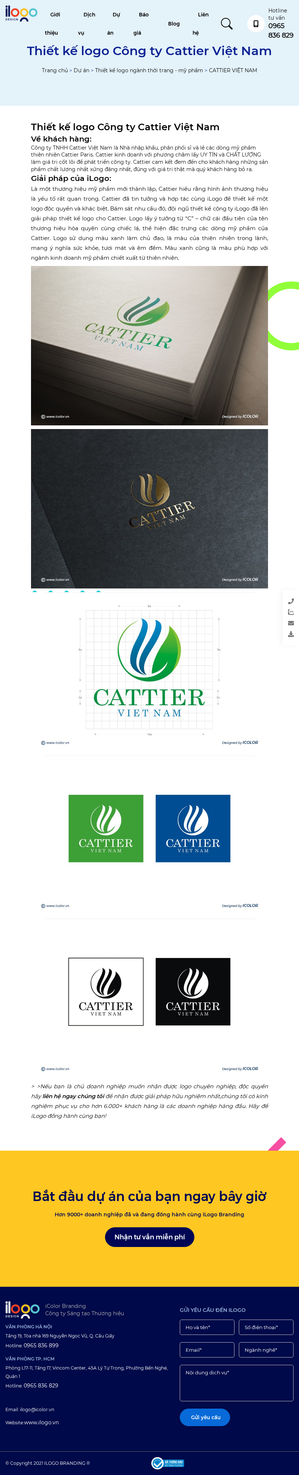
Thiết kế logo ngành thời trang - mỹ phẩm (149, 70)
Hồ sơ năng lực (262, 635)
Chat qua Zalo (261, 613)
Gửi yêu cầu (262, 624)
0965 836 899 (41, 1345)
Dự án (81, 70)
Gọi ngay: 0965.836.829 (261, 602)
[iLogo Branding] (22, 1309)
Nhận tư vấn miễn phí (149, 1237)
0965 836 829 (41, 1385)
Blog (174, 23)
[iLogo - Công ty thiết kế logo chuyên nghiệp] (21, 19)
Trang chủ (55, 70)
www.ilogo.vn (41, 1422)
